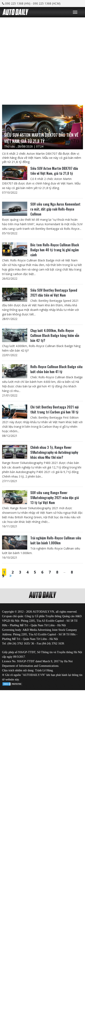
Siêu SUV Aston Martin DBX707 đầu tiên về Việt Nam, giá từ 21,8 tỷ (54, 171)
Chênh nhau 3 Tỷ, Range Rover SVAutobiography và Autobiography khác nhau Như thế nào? (54, 452)
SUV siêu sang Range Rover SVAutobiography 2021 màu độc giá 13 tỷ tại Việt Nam (54, 497)
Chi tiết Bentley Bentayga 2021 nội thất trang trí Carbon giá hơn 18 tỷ (54, 409)
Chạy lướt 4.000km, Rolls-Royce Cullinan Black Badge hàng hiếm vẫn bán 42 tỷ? (54, 335)
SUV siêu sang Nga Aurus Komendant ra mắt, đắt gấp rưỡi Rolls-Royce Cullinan (55, 209)
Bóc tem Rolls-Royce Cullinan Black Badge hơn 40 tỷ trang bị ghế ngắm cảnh (54, 249)
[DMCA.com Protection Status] (12, 683)
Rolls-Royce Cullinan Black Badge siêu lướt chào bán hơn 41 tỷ (56, 369)
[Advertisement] (42, 60)
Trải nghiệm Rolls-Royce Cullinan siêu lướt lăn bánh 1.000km (55, 540)
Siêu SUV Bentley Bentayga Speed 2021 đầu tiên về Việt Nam (53, 293)
